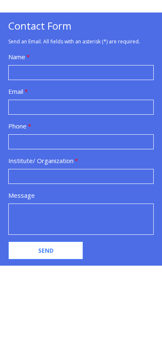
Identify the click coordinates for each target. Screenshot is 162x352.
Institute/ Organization (41, 160)
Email (15, 91)
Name (16, 57)
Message (21, 195)
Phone (17, 126)
